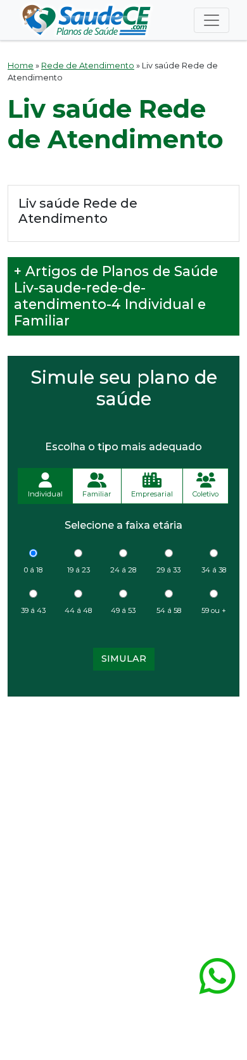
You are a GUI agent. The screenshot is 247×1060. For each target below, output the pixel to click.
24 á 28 (123, 569)
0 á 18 (33, 569)
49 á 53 (123, 610)
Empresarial (152, 493)
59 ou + (213, 610)
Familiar (96, 493)
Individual (45, 493)
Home (21, 65)
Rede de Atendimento (87, 65)
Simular (123, 658)
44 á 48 (78, 610)
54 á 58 (168, 610)
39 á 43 (33, 610)
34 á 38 (213, 569)
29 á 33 (168, 569)
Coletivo (205, 493)
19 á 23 (78, 569)
